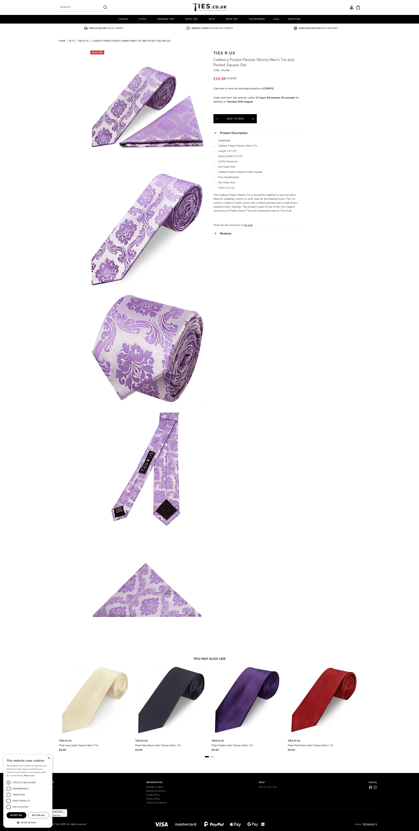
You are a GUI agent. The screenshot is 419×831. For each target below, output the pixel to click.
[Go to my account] (352, 7)
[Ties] (209, 7)
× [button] (48, 758)
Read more (29, 775)
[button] (28, 822)
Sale (276, 19)
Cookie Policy (153, 794)
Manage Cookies (154, 787)
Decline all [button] (38, 815)
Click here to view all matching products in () (243, 88)
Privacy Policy (153, 798)
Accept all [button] (16, 815)
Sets (72, 40)
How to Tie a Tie (268, 787)
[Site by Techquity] (369, 824)
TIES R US (83, 40)
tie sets (248, 225)
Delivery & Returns (156, 790)
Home (62, 40)
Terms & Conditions (156, 802)
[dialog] (27, 791)
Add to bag (235, 119)
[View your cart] (358, 7)
